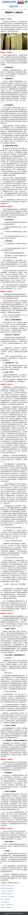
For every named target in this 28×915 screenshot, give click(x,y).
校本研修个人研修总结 (6, 888)
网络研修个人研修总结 (6, 885)
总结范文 (14, 9)
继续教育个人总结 (5, 907)
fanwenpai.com (14, 913)
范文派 (8, 9)
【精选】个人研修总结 (6, 904)
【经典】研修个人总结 (6, 896)
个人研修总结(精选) (5, 893)
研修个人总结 (4, 899)
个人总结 (21, 9)
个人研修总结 (4, 902)
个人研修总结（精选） (6, 891)
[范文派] (14, 6)
